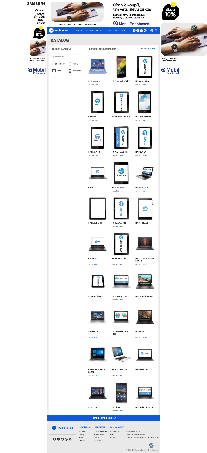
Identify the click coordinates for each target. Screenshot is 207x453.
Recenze (80, 31)
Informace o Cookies (133, 432)
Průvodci (108, 31)
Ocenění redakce (99, 435)
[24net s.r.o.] (153, 447)
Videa (98, 31)
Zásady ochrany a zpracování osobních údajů (142, 437)
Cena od (93, 84)
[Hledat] (156, 31)
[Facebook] (134, 30)
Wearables (77, 71)
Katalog (89, 31)
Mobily (75, 64)
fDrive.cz (113, 435)
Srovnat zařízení (148, 48)
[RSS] (70, 440)
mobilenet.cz (114, 432)
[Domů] (60, 30)
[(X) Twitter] (137, 30)
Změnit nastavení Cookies (135, 435)
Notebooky (60, 64)
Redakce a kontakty (100, 432)
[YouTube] (141, 30)
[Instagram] (145, 30)
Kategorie (119, 31)
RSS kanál (97, 440)
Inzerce (96, 437)
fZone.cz (113, 437)
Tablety (59, 71)
